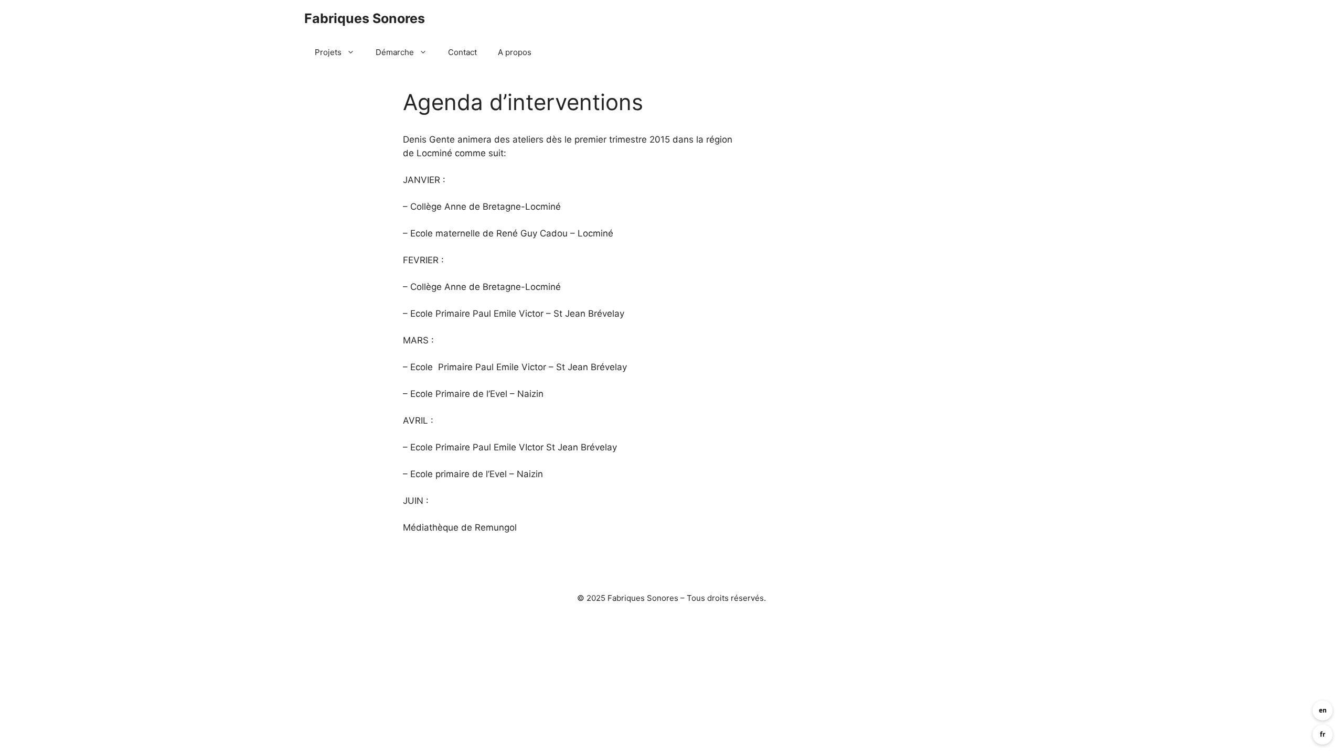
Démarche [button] (395, 52)
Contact (462, 52)
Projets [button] (328, 52)
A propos (514, 52)
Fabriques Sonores (364, 18)
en (1323, 710)
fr (1322, 734)
